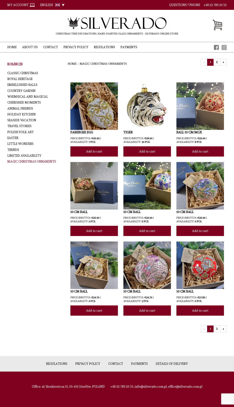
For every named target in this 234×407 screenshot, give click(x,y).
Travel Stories (19, 126)
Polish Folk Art (20, 132)
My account (18, 5)
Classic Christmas (22, 73)
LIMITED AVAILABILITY (24, 155)
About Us (30, 47)
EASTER (12, 138)
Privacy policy (75, 47)
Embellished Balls (22, 85)
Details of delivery (172, 364)
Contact (50, 47)
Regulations (104, 47)
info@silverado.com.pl (151, 386)
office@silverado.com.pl (185, 386)
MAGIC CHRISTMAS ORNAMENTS (31, 161)
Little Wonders (20, 144)
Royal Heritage (20, 79)
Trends (13, 150)
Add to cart (94, 151)
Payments (128, 47)
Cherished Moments (24, 102)
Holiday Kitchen (23, 114)
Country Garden (21, 91)
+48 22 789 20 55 (121, 386)
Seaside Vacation (21, 120)
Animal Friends (20, 108)
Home (12, 47)
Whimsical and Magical (27, 96)
